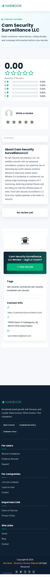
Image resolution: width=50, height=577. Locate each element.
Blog (4, 539)
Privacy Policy (8, 515)
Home (4, 533)
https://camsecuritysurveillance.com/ (25, 312)
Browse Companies (11, 453)
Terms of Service (10, 510)
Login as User (8, 487)
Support (5, 464)
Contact (5, 492)
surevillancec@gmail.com (19, 336)
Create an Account (10, 459)
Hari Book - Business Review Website (21, 563)
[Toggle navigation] (46, 5)
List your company (10, 482)
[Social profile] (16, 572)
